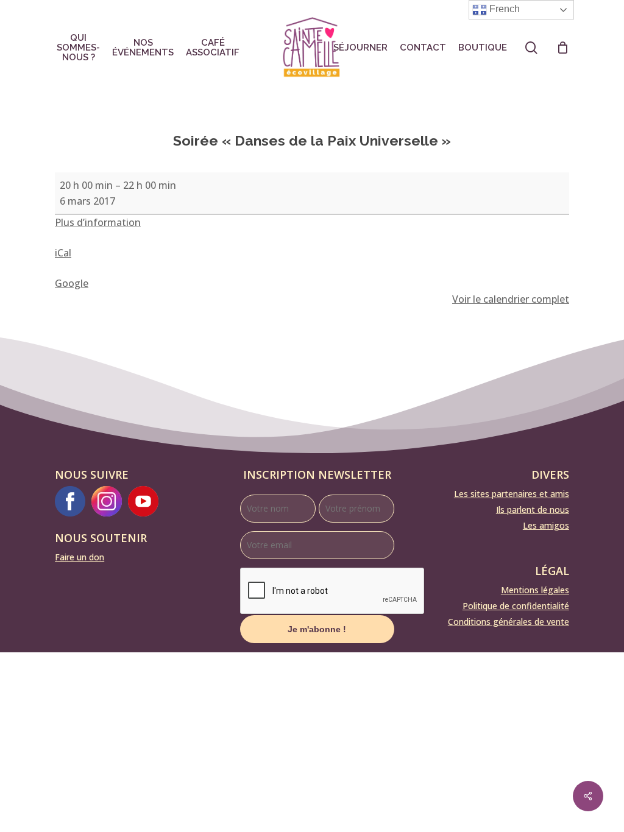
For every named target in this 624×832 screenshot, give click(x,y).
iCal (63, 252)
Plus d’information (98, 222)
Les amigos (546, 525)
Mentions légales (535, 590)
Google (71, 283)
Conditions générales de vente (508, 621)
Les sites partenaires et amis (511, 493)
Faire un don (79, 557)
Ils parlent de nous (532, 509)
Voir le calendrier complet (510, 299)
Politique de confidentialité (516, 606)
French (503, 9)
